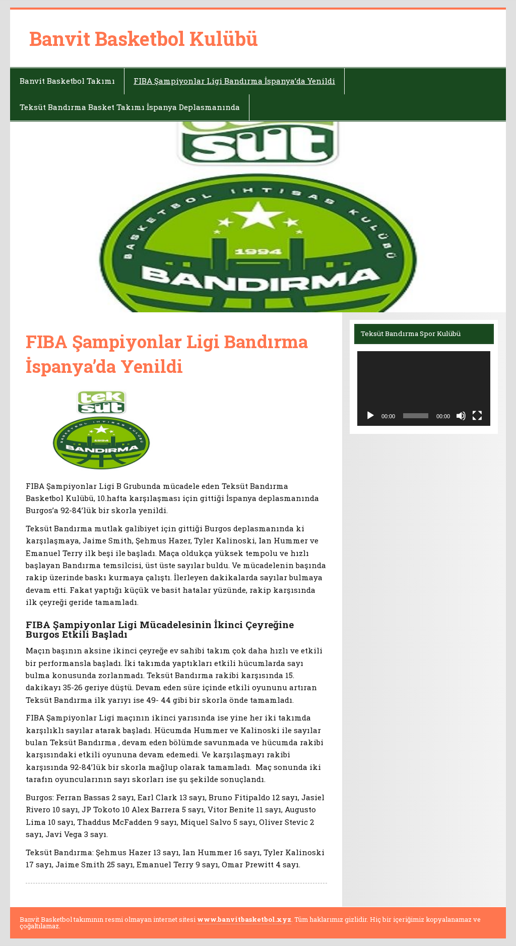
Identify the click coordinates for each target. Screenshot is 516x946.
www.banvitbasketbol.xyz (244, 919)
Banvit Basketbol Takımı (67, 81)
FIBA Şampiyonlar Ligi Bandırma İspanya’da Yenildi (234, 81)
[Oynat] (370, 416)
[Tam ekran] (477, 416)
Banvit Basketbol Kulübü (143, 38)
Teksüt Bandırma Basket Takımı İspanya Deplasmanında (130, 107)
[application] (423, 388)
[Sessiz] (461, 416)
